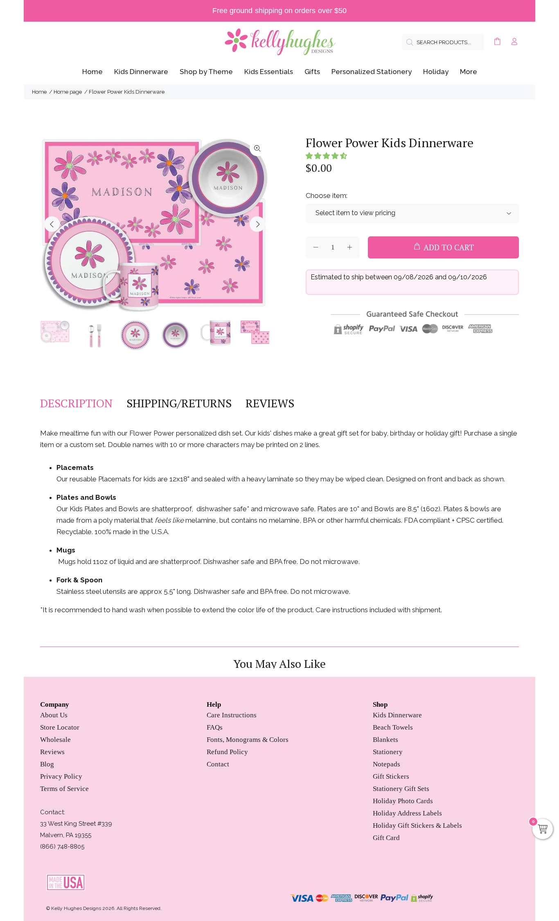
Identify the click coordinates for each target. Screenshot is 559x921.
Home (39, 92)
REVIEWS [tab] (270, 403)
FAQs (215, 727)
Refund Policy (227, 752)
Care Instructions (232, 715)
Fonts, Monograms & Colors (248, 740)
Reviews (52, 752)
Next (257, 224)
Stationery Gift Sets (401, 789)
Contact (218, 764)
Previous (52, 224)
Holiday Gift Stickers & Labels (417, 825)
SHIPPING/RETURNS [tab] (179, 403)
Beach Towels (393, 727)
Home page (68, 92)
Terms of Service (64, 789)
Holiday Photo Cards (403, 801)
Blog (47, 764)
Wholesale (55, 740)
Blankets (385, 740)
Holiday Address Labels (407, 813)
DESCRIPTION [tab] (76, 403)
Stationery (388, 752)
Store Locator (59, 727)
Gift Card (386, 838)
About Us (54, 715)
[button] (326, 156)
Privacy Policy (61, 776)
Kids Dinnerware (397, 715)
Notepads (386, 764)
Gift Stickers (391, 776)
